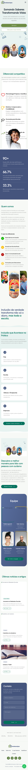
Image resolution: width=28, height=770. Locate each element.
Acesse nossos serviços (13, 423)
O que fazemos (16, 750)
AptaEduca (24, 750)
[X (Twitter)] (15, 758)
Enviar (12, 722)
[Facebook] (8, 758)
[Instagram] (12, 758)
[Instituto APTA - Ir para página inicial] (6, 2)
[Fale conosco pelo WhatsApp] (24, 766)
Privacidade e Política (18, 766)
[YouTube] (19, 758)
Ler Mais (6, 640)
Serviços (14, 25)
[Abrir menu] (25, 2)
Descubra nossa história (14, 29)
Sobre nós (8, 750)
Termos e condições (9, 766)
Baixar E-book (8, 486)
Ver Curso (6, 608)
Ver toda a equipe (13, 559)
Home (2, 750)
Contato (14, 753)
